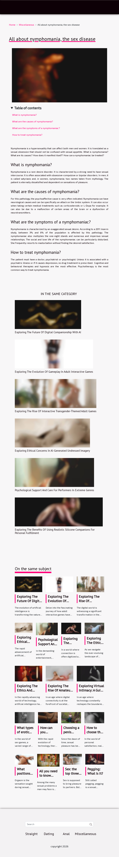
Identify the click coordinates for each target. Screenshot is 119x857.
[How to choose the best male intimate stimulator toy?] (94, 717)
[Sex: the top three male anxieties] (72, 759)
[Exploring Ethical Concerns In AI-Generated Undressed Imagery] (52, 432)
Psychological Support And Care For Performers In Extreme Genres (54, 490)
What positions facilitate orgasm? (24, 775)
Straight (31, 834)
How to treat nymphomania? (27, 134)
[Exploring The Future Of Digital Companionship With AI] (48, 314)
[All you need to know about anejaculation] (48, 760)
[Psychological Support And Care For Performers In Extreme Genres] (54, 472)
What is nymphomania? (24, 114)
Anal (66, 834)
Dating (49, 834)
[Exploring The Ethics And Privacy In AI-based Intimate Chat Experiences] (94, 628)
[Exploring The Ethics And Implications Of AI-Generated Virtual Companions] (28, 673)
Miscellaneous (26, 24)
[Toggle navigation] (8, 7)
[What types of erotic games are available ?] (25, 717)
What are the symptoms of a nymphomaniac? (36, 128)
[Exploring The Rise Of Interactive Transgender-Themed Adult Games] (55, 393)
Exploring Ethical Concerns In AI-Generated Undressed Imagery (52, 450)
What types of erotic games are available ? (25, 734)
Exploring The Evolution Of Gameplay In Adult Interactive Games (54, 371)
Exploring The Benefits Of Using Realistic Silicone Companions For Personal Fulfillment (55, 531)
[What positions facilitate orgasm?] (24, 759)
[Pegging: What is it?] (94, 759)
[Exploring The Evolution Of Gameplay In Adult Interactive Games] (54, 353)
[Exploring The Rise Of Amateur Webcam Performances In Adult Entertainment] (59, 673)
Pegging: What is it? (95, 771)
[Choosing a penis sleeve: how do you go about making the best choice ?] (71, 717)
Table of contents (28, 108)
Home (12, 24)
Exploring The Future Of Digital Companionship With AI (48, 332)
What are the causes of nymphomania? (32, 121)
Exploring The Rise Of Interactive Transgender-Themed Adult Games (55, 411)
